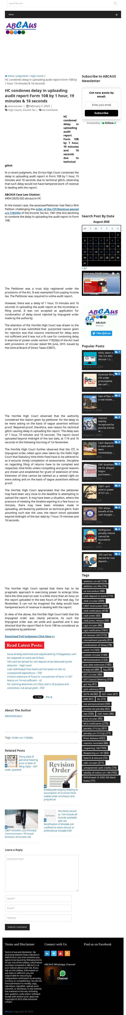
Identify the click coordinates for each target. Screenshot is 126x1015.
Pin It (49, 697)
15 (112, 246)
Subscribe (101, 113)
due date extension (97, 664)
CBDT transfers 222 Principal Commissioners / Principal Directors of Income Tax (20, 833)
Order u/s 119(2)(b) (22, 737)
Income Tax (29, 110)
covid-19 (91, 650)
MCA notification (96, 723)
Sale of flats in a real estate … (106, 398)
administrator (14, 106)
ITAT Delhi (106, 713)
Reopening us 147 (96, 753)
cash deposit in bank (98, 596)
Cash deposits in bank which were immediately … (106, 447)
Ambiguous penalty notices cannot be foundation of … (106, 536)
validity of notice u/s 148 (100, 772)
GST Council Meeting (98, 679)
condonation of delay (98, 645)
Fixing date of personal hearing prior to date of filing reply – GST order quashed (21, 763)
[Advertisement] (83, 46)
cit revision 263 (95, 635)
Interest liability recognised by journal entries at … (106, 424)
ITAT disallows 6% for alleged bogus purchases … (106, 469)
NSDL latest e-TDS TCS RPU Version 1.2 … (106, 356)
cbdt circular (94, 601)
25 (90, 257)
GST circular (93, 674)
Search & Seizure (95, 758)
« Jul (84, 268)
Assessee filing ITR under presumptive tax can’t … (106, 379)
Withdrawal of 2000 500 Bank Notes (100, 779)
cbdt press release (96, 620)
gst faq (90, 684)
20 (101, 251)
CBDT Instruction (95, 606)
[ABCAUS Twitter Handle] (101, 338)
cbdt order (92, 615)
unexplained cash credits (100, 767)
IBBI (88, 699)
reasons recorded (96, 743)
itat (89, 713)
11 (90, 246)
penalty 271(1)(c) (95, 728)
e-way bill (91, 669)
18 (90, 251)
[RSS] (67, 953)
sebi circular (94, 763)
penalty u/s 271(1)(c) (97, 733)
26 (96, 257)
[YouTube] (60, 953)
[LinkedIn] (47, 953)
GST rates (110, 694)
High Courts (37, 75)
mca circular (93, 718)
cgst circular (93, 625)
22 (112, 251)
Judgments (22, 75)
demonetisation (95, 660)
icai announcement (97, 704)
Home (10, 75)
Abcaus (9, 1011)
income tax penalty (97, 709)
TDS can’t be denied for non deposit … (106, 558)
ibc (101, 699)
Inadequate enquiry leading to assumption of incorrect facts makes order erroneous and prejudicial (61, 794)
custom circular (95, 655)
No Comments (50, 110)
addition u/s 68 (95, 581)
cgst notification (96, 630)
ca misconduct (94, 591)
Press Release (94, 738)
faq (107, 669)
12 (96, 246)
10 (85, 246)
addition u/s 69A (95, 586)
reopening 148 (95, 748)
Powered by (93, 123)
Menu (11, 14)
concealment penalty (98, 640)
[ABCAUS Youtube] (101, 294)
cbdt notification (96, 610)
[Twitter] (54, 953)
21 (107, 251)
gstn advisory (94, 689)
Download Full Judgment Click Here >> (30, 636)
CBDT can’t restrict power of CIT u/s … (106, 489)
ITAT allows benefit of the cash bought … (106, 511)
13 (101, 246)
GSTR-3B (91, 694)
